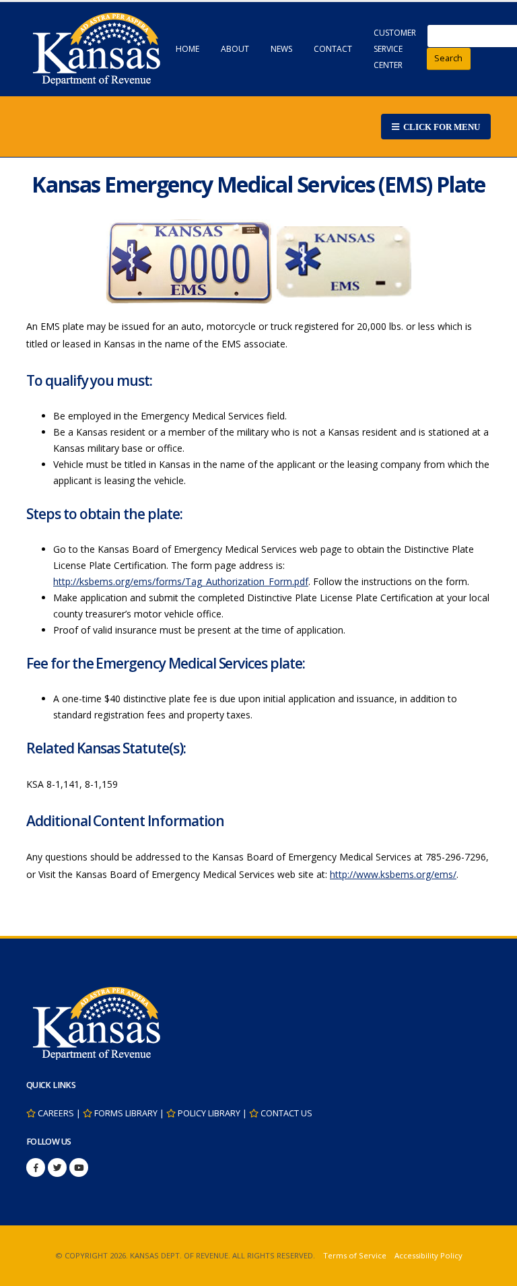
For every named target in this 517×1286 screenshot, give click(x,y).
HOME (187, 49)
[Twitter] (57, 1167)
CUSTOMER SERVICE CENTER (395, 49)
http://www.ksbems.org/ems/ (393, 874)
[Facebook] (35, 1167)
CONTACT (333, 49)
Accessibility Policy (428, 1255)
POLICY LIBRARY (209, 1113)
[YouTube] (78, 1167)
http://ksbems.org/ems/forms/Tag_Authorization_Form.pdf (180, 581)
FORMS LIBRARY (126, 1113)
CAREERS (56, 1113)
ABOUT (235, 49)
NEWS (281, 49)
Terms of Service (354, 1255)
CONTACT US (286, 1113)
